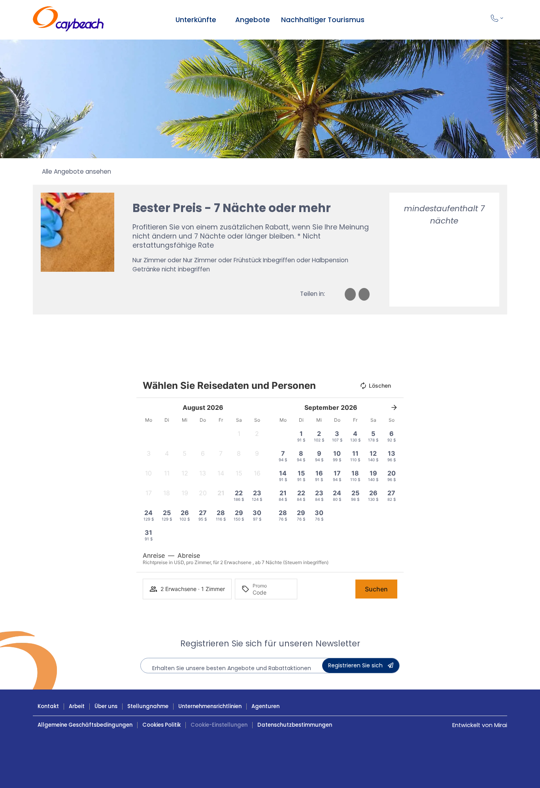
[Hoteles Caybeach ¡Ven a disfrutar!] (68, 19)
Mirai (500, 725)
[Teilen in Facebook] (350, 294)
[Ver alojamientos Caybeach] (221, 19)
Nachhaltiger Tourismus (322, 20)
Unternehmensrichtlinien (210, 706)
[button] (239, 435)
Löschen (380, 385)
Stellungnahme (147, 706)
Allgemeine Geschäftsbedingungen (85, 725)
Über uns (105, 706)
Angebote (252, 20)
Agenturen (265, 706)
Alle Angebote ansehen (76, 171)
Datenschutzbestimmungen (294, 725)
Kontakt (48, 706)
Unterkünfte (196, 20)
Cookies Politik (161, 725)
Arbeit (77, 706)
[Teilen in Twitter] (364, 294)
